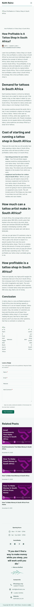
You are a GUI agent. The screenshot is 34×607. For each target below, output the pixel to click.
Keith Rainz (7, 3)
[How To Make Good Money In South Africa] (17, 464)
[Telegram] (19, 544)
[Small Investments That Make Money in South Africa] (17, 435)
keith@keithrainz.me (18, 589)
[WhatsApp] (23, 544)
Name (5, 372)
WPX (29, 605)
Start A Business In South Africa (11, 47)
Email (5, 378)
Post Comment (8, 412)
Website (5, 383)
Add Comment (8, 389)
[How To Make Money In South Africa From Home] (17, 491)
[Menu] (31, 3)
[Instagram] (14, 544)
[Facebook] (10, 544)
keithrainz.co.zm (18, 598)
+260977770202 (18, 586)
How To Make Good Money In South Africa (15, 476)
